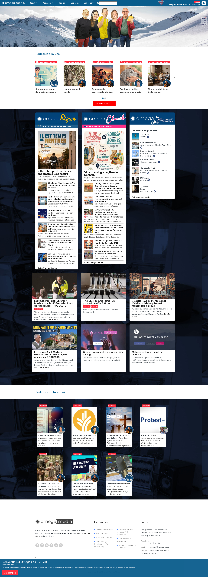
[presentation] (34, 77)
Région (62, 3)
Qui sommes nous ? (104, 529)
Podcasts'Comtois (104, 537)
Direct (32, 3)
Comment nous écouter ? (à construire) (125, 532)
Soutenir (88, 3)
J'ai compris (10, 572)
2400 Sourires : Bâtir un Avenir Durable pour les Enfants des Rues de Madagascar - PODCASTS (53, 303)
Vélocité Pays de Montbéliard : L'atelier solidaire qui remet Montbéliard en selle (149, 303)
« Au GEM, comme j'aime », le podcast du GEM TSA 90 (99, 302)
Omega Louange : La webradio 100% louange (103, 353)
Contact (74, 3)
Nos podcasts (102, 533)
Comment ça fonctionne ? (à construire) (101, 544)
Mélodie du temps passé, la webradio (147, 353)
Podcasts (46, 3)
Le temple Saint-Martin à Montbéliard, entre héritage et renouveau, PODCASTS (51, 354)
